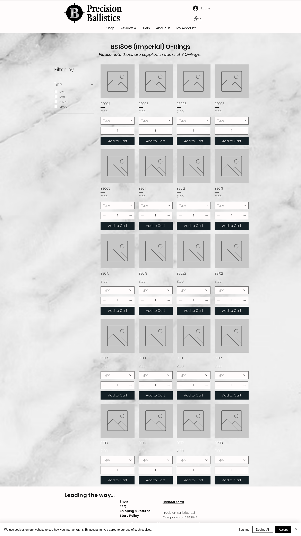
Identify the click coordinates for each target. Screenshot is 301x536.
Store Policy (129, 515)
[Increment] (131, 130)
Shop (124, 501)
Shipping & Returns (135, 511)
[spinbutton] (117, 130)
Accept (283, 529)
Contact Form (173, 502)
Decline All (262, 529)
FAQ (123, 506)
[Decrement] (103, 130)
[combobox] (118, 121)
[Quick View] (118, 81)
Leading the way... (89, 495)
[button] (199, 18)
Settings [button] (244, 529)
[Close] (296, 529)
